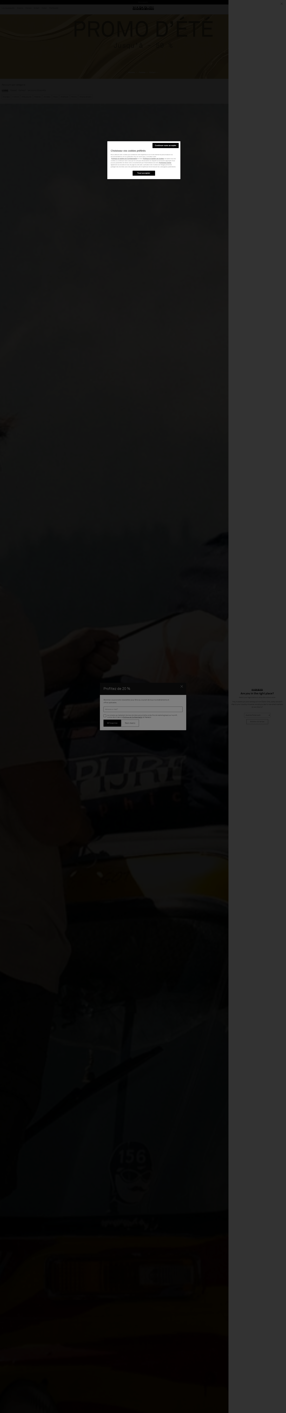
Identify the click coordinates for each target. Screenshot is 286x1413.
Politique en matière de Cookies (153, 158)
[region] (143, 160)
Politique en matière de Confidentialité (124, 158)
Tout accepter (143, 173)
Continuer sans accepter (165, 145)
